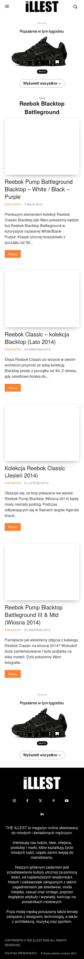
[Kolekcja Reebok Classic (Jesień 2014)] (42, 433)
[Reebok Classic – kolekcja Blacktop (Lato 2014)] (42, 299)
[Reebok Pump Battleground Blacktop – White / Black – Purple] (42, 146)
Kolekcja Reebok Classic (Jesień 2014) (35, 471)
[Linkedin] (42, 814)
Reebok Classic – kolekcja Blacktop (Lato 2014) (37, 338)
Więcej (12, 254)
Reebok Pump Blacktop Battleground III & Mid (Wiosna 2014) (34, 614)
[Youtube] (66, 801)
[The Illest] (42, 6)
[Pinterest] (53, 801)
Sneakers (13, 204)
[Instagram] (14, 801)
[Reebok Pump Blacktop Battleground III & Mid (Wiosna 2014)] (42, 572)
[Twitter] (40, 801)
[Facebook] (27, 801)
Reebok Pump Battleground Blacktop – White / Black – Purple (39, 188)
